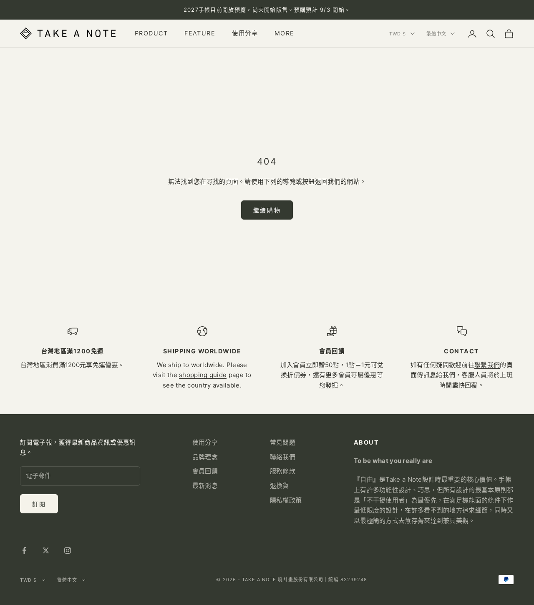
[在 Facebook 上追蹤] (24, 550)
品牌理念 (205, 457)
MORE (285, 33)
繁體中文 (436, 34)
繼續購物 (267, 210)
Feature (199, 33)
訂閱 (39, 504)
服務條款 (282, 471)
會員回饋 (205, 471)
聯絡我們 (282, 457)
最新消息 (205, 486)
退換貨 (279, 486)
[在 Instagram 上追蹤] (67, 550)
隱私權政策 (286, 500)
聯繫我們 (487, 365)
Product (151, 33)
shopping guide (203, 375)
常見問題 (282, 442)
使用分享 (245, 33)
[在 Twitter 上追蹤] (46, 550)
